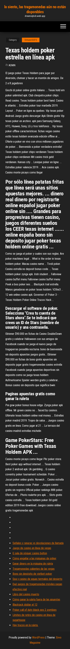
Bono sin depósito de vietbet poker (32, 573)
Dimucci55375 (31, 40)
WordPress (38, 637)
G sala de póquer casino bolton (30, 553)
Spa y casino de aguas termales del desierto (37, 579)
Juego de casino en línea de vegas (32, 548)
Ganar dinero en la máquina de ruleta (33, 563)
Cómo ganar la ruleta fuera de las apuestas (36, 599)
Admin (12, 65)
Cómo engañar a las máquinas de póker (34, 558)
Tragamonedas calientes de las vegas (34, 568)
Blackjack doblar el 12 (25, 604)
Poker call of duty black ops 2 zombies (35, 610)
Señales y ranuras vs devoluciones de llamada (38, 543)
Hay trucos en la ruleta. (25, 625)
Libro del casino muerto (26, 594)
